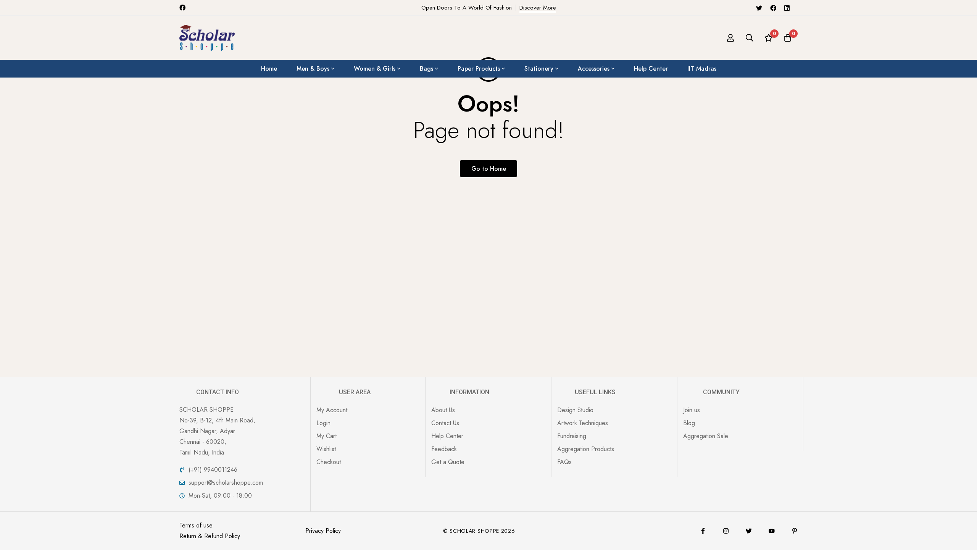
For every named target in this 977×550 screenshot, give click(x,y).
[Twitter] (759, 7)
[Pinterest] (795, 531)
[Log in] (730, 38)
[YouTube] (772, 531)
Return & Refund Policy (209, 536)
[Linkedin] (787, 7)
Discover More (537, 7)
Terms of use (196, 525)
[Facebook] (773, 7)
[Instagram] (726, 531)
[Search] (749, 38)
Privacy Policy (323, 530)
